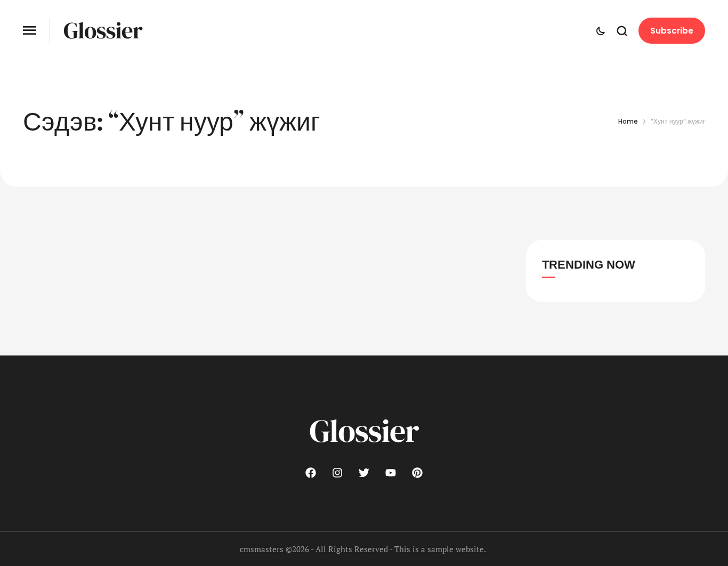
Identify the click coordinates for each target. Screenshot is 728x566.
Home (628, 121)
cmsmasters (262, 549)
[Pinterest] (417, 472)
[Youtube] (390, 472)
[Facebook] (310, 472)
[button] (29, 30)
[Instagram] (337, 472)
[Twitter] (364, 472)
